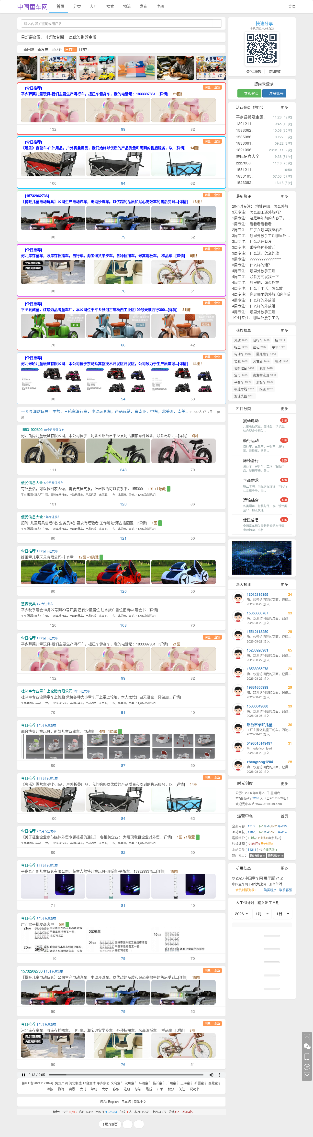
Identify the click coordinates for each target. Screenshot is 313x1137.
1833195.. (244, 176)
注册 (159, 6)
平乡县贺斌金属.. (250, 117)
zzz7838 (243, 163)
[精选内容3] (52, 67)
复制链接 (274, 71)
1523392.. (244, 182)
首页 (60, 6)
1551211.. (244, 169)
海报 (49, 1088)
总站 (137, 1088)
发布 (143, 6)
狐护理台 (244, 368)
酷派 (266, 388)
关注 (181, 1088)
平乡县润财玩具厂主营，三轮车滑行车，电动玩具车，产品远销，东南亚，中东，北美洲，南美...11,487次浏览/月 (88, 494)
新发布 (42, 49)
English (113, 1101)
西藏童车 (214, 1083)
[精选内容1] (131, 67)
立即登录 (251, 93)
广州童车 (173, 1083)
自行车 (261, 340)
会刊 (82, 1088)
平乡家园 (103, 1083)
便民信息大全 (247, 156)
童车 (278, 347)
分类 (76, 6)
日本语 (126, 1101)
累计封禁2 (267, 844)
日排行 (70, 49)
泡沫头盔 (244, 396)
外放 (240, 340)
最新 (148, 1088)
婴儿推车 (266, 354)
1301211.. (244, 123)
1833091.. (244, 143)
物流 (126, 6)
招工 (240, 347)
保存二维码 (253, 71)
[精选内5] (92, 67)
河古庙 (261, 361)
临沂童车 (159, 1083)
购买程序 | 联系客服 (278, 889)
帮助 (93, 1088)
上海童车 (186, 1083)
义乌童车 (117, 1083)
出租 (259, 347)
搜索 (109, 6)
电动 (281, 361)
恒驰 (240, 361)
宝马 (240, 375)
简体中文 (140, 1101)
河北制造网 (259, 883)
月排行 (84, 49)
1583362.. (244, 130)
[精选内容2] (170, 67)
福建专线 (244, 388)
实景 (71, 1088)
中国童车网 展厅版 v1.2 (264, 877)
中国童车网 (32, 6)
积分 (170, 1088)
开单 (159, 1088)
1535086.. (244, 136)
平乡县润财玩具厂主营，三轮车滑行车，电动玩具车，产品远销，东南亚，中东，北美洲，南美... (120, 413)
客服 (115, 1088)
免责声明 (61, 1083)
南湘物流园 (264, 375)
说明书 (194, 1088)
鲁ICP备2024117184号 (38, 1083)
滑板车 (264, 382)
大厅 (93, 6)
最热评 (56, 49)
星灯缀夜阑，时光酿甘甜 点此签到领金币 (58, 37)
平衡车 (242, 382)
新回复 (28, 49)
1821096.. (244, 149)
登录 (291, 6)
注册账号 (276, 93)
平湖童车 (145, 1083)
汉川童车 (131, 1083)
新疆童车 (200, 1083)
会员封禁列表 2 (246, 889)
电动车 (242, 354)
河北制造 (75, 1083)
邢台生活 (89, 1083)
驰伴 (266, 368)
